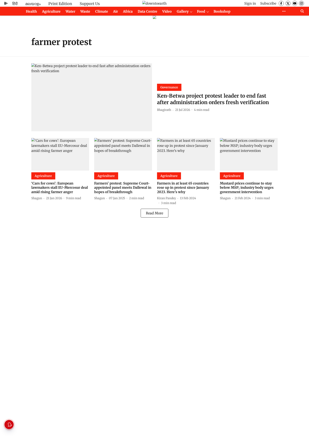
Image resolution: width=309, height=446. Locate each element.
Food (201, 11)
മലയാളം (33, 3)
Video (167, 11)
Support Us (90, 3)
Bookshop (222, 11)
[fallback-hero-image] (91, 97)
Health (31, 11)
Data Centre (147, 11)
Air (115, 11)
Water (70, 11)
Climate (101, 11)
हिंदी (15, 3)
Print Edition (60, 3)
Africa (128, 11)
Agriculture (51, 11)
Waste (85, 11)
